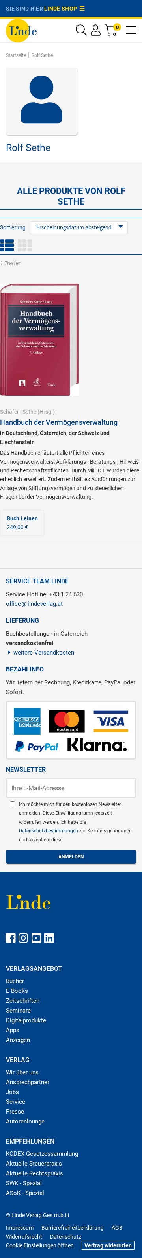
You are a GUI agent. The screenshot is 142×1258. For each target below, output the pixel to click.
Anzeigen (18, 1040)
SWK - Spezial (24, 1183)
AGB (117, 1228)
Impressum (20, 1228)
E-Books (17, 990)
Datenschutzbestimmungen (49, 831)
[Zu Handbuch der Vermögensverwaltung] (39, 339)
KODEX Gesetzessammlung (42, 1153)
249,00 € (22, 522)
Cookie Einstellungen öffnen (40, 1245)
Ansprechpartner (27, 1082)
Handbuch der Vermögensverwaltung (59, 422)
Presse (15, 1111)
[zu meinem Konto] (96, 32)
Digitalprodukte (26, 1020)
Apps (12, 1030)
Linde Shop (62, 9)
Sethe (29, 412)
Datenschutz (65, 1237)
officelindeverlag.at (34, 603)
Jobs (12, 1092)
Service (15, 1101)
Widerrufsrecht (24, 1237)
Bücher (15, 981)
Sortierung (13, 227)
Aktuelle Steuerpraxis (34, 1163)
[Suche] (81, 32)
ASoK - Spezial (25, 1193)
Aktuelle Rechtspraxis (34, 1173)
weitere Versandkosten (43, 652)
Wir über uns (22, 1072)
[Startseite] (21, 30)
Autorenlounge (25, 1121)
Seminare (18, 1010)
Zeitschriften (22, 1000)
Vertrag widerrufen (108, 1245)
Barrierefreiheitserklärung (72, 1228)
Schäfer (9, 412)
